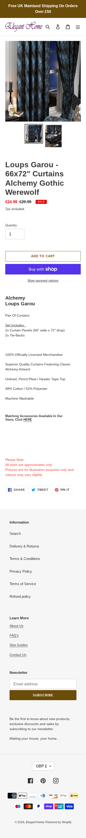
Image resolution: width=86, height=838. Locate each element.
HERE (27, 419)
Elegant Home (35, 822)
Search (15, 533)
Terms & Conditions (25, 559)
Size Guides (19, 645)
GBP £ (41, 766)
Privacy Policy (21, 571)
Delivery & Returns (24, 546)
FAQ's (14, 635)
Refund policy (20, 596)
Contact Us (18, 655)
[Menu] (78, 27)
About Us (16, 626)
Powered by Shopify (58, 822)
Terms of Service (23, 584)
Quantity (11, 225)
